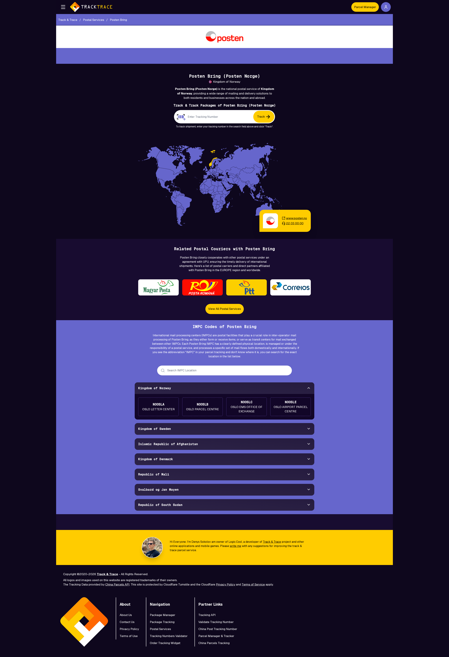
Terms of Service (253, 584)
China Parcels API (117, 584)
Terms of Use (129, 636)
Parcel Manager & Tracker (216, 636)
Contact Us (127, 622)
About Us (126, 615)
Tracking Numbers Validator (168, 636)
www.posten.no (296, 218)
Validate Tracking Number (216, 622)
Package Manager (162, 615)
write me (235, 546)
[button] (63, 7)
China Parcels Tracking (214, 643)
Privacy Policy (225, 584)
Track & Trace (272, 542)
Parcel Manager (365, 7)
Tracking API (207, 615)
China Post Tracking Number (217, 629)
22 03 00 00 (294, 223)
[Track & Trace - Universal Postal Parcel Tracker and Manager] (91, 7)
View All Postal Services (224, 309)
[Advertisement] (224, 56)
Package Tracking (162, 622)
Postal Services (160, 629)
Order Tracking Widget (165, 643)
